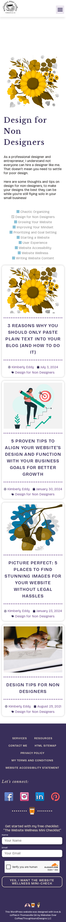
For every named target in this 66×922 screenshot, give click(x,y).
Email (5, 847)
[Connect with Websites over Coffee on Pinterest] (55, 796)
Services (19, 738)
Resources (43, 738)
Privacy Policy (32, 753)
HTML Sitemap (45, 745)
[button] (60, 10)
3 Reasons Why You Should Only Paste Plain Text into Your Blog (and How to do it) (33, 339)
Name (5, 835)
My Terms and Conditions (32, 760)
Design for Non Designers (34, 372)
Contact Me (17, 745)
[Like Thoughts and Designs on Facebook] (8, 796)
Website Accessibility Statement (32, 767)
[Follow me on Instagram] (24, 796)
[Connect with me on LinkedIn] (39, 796)
